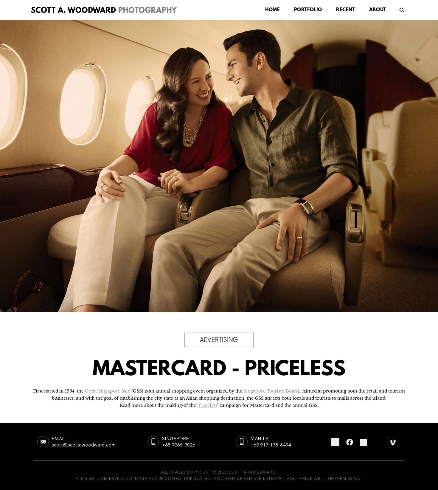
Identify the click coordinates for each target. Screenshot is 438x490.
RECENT (345, 10)
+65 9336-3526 (178, 445)
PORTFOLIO (308, 10)
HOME (272, 10)
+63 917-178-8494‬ (270, 445)
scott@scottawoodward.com (84, 445)
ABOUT (377, 10)
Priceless (207, 405)
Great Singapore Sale (107, 391)
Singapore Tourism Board (271, 391)
